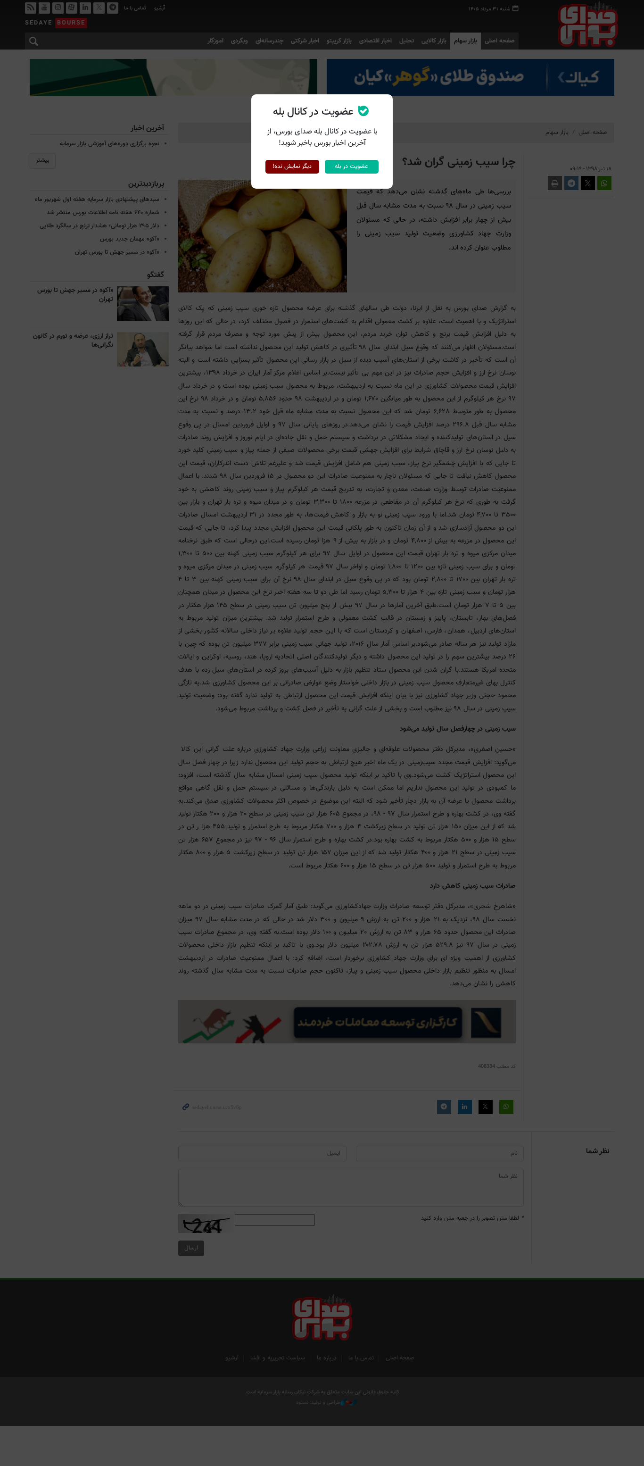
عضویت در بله (351, 166)
